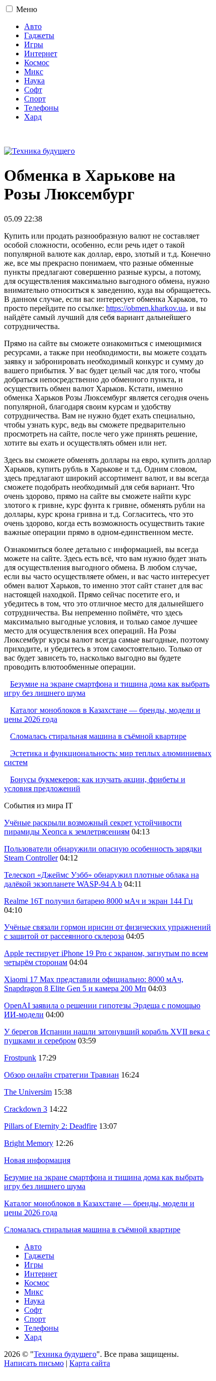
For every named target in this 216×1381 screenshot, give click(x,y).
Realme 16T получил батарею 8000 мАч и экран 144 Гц (98, 901)
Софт (33, 89)
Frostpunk (20, 1057)
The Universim (28, 1092)
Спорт (35, 98)
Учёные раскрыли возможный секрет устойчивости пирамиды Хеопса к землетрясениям (93, 827)
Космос (36, 62)
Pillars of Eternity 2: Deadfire (50, 1126)
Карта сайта (89, 1363)
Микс (33, 71)
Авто (33, 26)
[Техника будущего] (39, 151)
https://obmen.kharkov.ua (146, 308)
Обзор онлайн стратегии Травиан (61, 1075)
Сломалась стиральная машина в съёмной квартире (98, 736)
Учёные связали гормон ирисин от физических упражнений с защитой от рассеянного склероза (107, 931)
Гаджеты (39, 35)
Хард (33, 117)
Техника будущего (65, 1354)
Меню (26, 9)
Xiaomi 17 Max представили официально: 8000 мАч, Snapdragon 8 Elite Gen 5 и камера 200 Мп (93, 984)
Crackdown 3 (25, 1109)
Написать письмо (34, 1363)
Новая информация (37, 1160)
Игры (33, 44)
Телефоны (41, 107)
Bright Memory (28, 1143)
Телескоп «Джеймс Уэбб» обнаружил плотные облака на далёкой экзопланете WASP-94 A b (101, 879)
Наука (34, 80)
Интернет (40, 53)
